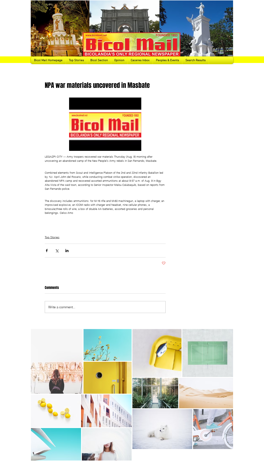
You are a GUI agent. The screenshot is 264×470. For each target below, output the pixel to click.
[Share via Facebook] (47, 250)
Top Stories (52, 237)
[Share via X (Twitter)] (57, 250)
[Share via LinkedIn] (67, 250)
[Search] (228, 32)
